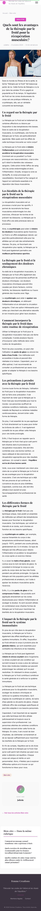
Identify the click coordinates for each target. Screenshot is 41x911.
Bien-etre (13, 13)
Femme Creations (20, 881)
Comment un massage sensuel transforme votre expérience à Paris (18, 842)
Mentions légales (16, 898)
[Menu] (36, 2)
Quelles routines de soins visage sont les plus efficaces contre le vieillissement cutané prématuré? (20, 860)
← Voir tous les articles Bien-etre (15, 813)
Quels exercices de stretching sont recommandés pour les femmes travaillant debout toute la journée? (18, 850)
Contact (28, 898)
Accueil (5, 13)
